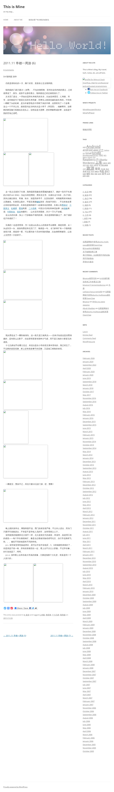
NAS (101, 155)
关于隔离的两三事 (90, 251)
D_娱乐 (85, 201)
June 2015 (87, 428)
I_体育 (85, 218)
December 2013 (89, 461)
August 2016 (88, 405)
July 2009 (86, 608)
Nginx (85, 157)
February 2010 (89, 588)
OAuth (89, 157)
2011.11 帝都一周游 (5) (14, 635)
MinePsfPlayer (89, 113)
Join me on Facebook (99, 89)
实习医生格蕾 (103, 165)
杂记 (107, 169)
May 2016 (87, 411)
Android (93, 146)
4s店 (84, 147)
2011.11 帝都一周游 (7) (61, 635)
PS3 (94, 157)
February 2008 (89, 664)
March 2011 (87, 548)
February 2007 (89, 701)
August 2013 (88, 471)
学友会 (96, 165)
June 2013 (87, 475)
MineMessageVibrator (92, 109)
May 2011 (87, 541)
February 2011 (89, 551)
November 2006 (89, 708)
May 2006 (87, 728)
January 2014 (88, 458)
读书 (104, 173)
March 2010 (87, 584)
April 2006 (87, 731)
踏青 (84, 176)
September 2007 (89, 681)
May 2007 (87, 691)
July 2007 (86, 684)
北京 (84, 165)
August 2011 (88, 531)
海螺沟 (96, 171)
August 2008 (88, 644)
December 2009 (89, 594)
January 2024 (88, 361)
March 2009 (87, 621)
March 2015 (87, 431)
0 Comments (8, 70)
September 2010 (89, 564)
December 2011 (89, 521)
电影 (102, 171)
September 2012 (89, 491)
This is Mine (14, 6)
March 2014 (87, 455)
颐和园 (62, 615)
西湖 (21, 208)
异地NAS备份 (88, 261)
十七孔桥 (55, 615)
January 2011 (88, 554)
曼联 (97, 168)
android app (90, 150)
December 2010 (89, 558)
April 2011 (87, 544)
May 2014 (87, 451)
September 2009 (89, 601)
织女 (13, 211)
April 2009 (87, 618)
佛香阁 (48, 615)
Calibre (106, 150)
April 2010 (87, 581)
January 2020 (88, 375)
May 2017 (87, 395)
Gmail (88, 153)
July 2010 (86, 571)
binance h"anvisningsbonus (94, 285)
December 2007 (89, 671)
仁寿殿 (42, 615)
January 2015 (88, 438)
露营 (87, 176)
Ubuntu (103, 159)
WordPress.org (89, 341)
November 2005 (89, 748)
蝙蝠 (38, 201)
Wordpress (89, 162)
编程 (88, 173)
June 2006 (87, 724)
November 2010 (89, 561)
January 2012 (88, 518)
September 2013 (89, 468)
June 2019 (87, 378)
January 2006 (88, 741)
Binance (86, 301)
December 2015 (89, 421)
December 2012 (89, 485)
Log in (85, 331)
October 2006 (88, 711)
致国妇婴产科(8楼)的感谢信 (39, 20)
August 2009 (88, 604)
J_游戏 (85, 221)
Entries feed (87, 335)
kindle (96, 153)
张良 (19, 211)
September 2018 (89, 381)
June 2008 (87, 651)
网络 (92, 174)
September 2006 (89, 714)
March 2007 (87, 698)
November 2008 (89, 634)
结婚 (84, 174)
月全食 (103, 169)
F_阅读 (85, 208)
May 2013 (87, 478)
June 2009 (87, 611)
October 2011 (88, 528)
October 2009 (88, 598)
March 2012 (87, 511)
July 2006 (86, 721)
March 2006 (87, 734)
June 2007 (87, 688)
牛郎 (9, 211)
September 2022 (89, 365)
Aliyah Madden (89, 308)
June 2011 (87, 538)
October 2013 (88, 465)
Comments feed (89, 338)
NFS (105, 155)
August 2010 (88, 568)
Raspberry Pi (91, 159)
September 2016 (89, 401)
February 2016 (89, 415)
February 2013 (89, 481)
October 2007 (88, 678)
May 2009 (87, 614)
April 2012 (87, 508)
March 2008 (87, 661)
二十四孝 (32, 208)
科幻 (107, 171)
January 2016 (88, 418)
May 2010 (87, 578)
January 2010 (88, 591)
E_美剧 (85, 205)
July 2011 (86, 535)
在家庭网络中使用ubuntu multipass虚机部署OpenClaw (97, 295)
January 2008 (88, 668)
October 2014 (88, 445)
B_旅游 (26, 615)
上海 (98, 162)
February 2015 (89, 435)
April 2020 (87, 368)
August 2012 (88, 495)
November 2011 (89, 525)
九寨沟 (104, 163)
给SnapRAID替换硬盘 (91, 248)
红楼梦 (14, 208)
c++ (101, 150)
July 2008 (86, 648)
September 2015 (89, 425)
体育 (109, 163)
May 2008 (87, 654)
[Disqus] (38, 672)
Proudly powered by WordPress (15, 787)
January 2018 (88, 388)
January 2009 (88, 628)
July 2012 (86, 498)
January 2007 (88, 704)
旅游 (90, 168)
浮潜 (92, 171)
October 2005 (88, 751)
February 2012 (89, 515)
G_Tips (85, 211)
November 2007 (89, 674)
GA (84, 153)
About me (18, 20)
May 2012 (87, 505)
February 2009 (89, 624)
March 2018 (87, 385)
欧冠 (88, 171)
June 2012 (87, 501)
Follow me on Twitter (99, 93)
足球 (108, 174)
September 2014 (89, 448)
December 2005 (89, 744)
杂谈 (85, 171)
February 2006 (89, 738)
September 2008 (89, 641)
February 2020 (89, 371)
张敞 (66, 208)
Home (5, 20)
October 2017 (88, 391)
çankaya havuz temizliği (92, 291)
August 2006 (88, 718)
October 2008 (88, 638)
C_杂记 (85, 198)
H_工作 (86, 215)
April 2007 (87, 694)
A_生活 (85, 192)
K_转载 (85, 225)
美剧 (95, 174)
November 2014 (89, 441)
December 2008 (89, 631)
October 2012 (88, 488)
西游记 (65, 205)
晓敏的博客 (87, 129)
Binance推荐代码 (89, 278)
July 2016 (86, 408)
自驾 (99, 174)
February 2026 (89, 358)
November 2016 (89, 398)
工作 (84, 169)
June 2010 (87, 574)
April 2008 (87, 658)
